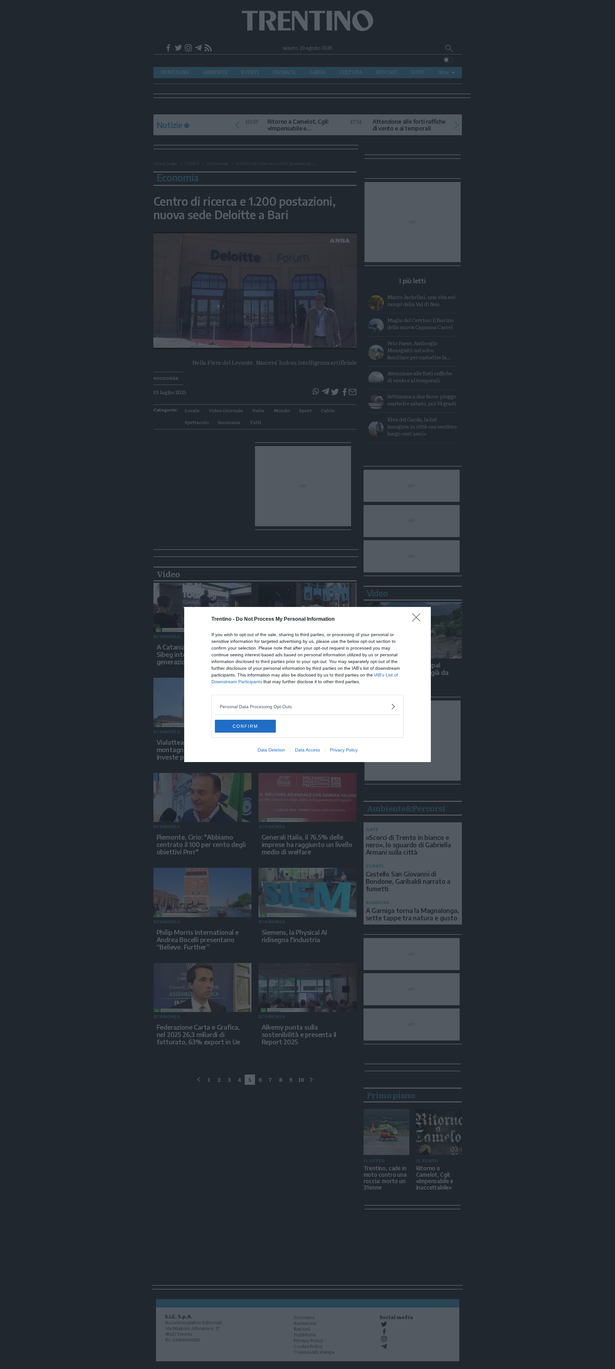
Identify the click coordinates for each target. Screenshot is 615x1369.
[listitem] (307, 706)
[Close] (418, 619)
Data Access (307, 749)
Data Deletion (271, 749)
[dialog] (307, 684)
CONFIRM (245, 726)
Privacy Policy (344, 749)
